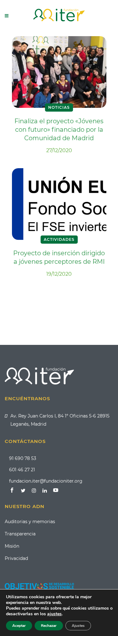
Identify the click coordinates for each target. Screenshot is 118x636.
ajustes (54, 614)
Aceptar (19, 625)
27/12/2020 (59, 150)
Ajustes (78, 625)
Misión (12, 546)
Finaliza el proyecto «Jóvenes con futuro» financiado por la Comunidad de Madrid (59, 129)
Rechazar (49, 625)
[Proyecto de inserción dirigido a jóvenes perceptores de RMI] (59, 204)
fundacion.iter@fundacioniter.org (45, 481)
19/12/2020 (59, 274)
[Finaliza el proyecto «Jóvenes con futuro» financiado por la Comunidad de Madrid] (59, 72)
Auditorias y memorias (30, 521)
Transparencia (20, 534)
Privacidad (16, 558)
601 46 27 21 (22, 470)
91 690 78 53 (22, 458)
